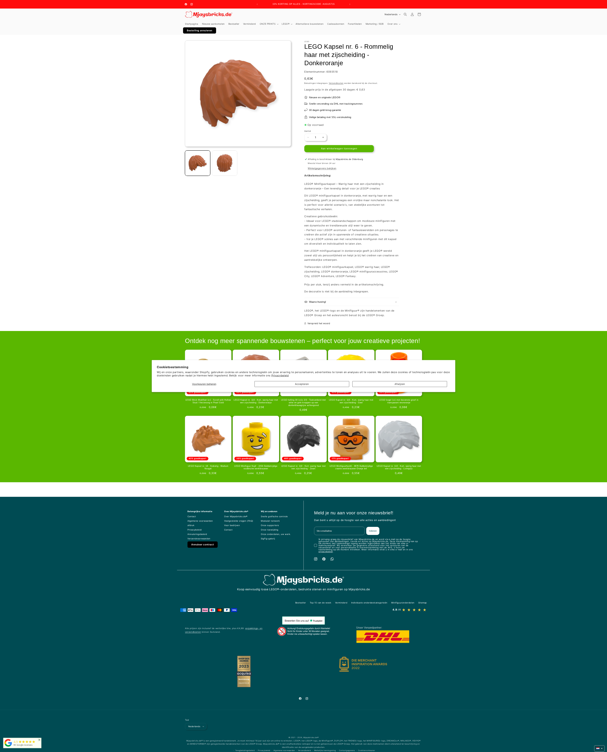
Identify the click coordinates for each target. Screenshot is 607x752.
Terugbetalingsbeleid (245, 750)
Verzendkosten (336, 83)
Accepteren (302, 383)
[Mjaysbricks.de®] (8, 746)
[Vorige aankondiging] (257, 4)
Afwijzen (400, 383)
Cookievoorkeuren (366, 750)
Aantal (307, 131)
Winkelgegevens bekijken (322, 168)
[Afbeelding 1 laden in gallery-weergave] (197, 163)
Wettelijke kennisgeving (325, 750)
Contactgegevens (347, 750)
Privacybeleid (280, 375)
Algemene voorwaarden (284, 750)
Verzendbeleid (304, 750)
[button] (269, 24)
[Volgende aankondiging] (349, 4)
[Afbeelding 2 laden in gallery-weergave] (224, 163)
